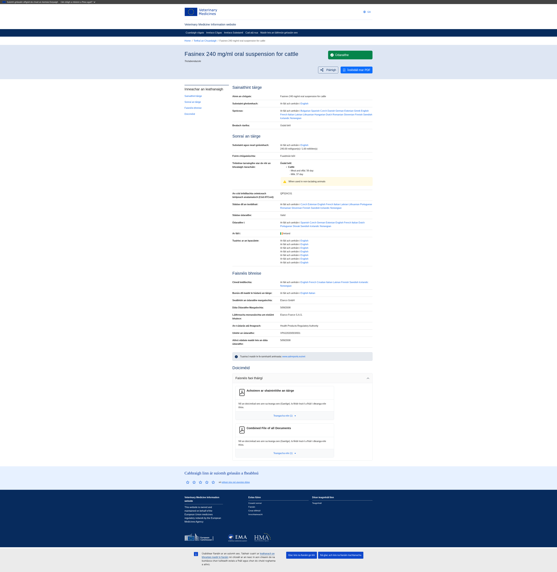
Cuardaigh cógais (195, 32)
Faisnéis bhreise (193, 108)
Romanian (338, 114)
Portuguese (366, 204)
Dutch (329, 114)
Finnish (359, 114)
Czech (323, 111)
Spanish (315, 111)
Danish (331, 111)
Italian (291, 114)
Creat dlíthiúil (254, 510)
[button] (328, 70)
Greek (357, 111)
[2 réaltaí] (191, 482)
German (340, 111)
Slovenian (349, 114)
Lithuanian (308, 114)
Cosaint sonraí (255, 503)
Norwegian (295, 118)
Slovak (296, 226)
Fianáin (251, 507)
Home (188, 41)
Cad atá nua (251, 32)
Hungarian (319, 114)
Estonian (348, 111)
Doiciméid (190, 114)
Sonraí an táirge (193, 102)
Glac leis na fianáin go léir (301, 555)
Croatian (321, 282)
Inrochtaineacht (255, 514)
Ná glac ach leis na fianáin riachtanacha (340, 555)
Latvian (298, 114)
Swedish (367, 114)
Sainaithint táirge (193, 96)
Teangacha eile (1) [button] (283, 415)
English (304, 103)
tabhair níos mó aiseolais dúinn (236, 482)
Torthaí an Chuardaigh (205, 41)
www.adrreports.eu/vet (293, 356)
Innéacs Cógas (214, 32)
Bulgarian (306, 111)
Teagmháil (317, 503)
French (283, 114)
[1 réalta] (188, 482)
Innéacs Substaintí (233, 32)
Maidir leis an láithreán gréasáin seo (279, 32)
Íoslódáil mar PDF (358, 70)
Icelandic (285, 118)
